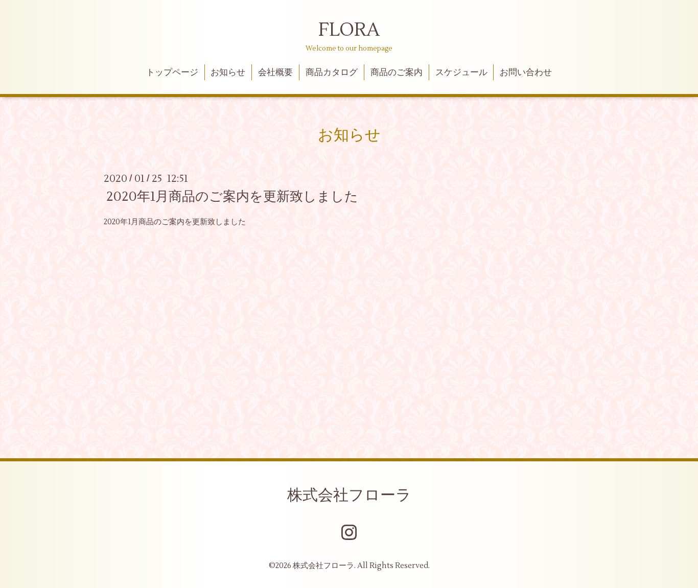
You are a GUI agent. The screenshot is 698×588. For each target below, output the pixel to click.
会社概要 (275, 72)
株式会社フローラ (349, 495)
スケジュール (461, 72)
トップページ (172, 72)
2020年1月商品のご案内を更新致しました (232, 196)
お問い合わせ (526, 72)
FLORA (349, 30)
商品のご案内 (396, 72)
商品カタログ (332, 72)
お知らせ (228, 72)
